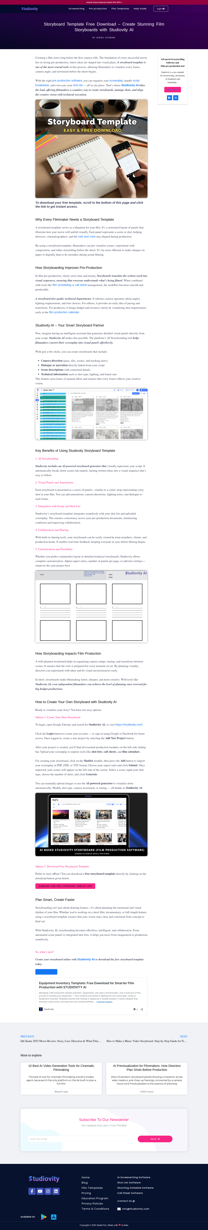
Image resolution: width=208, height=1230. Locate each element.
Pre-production (98, 8)
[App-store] (175, 97)
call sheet (81, 284)
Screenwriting (76, 8)
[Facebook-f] (32, 1191)
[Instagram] (48, 1191)
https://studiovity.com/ (129, 724)
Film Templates (120, 8)
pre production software (67, 80)
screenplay (116, 80)
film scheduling (62, 284)
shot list (78, 85)
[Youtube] (40, 1191)
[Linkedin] (55, 1191)
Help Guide (140, 8)
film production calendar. (64, 312)
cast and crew (87, 236)
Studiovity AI (130, 85)
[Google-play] (169, 97)
